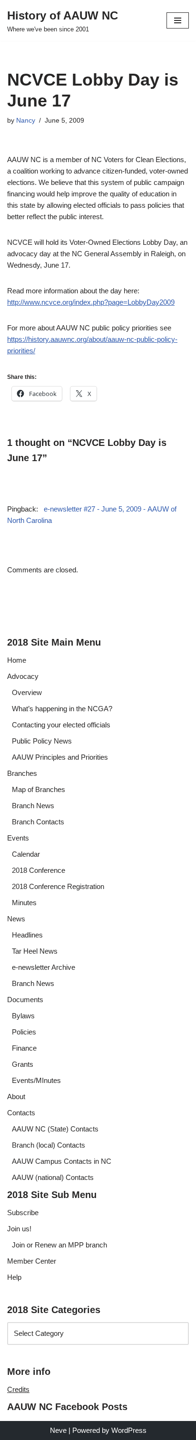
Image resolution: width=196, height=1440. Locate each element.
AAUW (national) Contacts (53, 1177)
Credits (18, 1389)
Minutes (24, 903)
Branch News (33, 806)
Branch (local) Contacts (48, 1145)
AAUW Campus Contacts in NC (61, 1161)
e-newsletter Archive (43, 967)
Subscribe (23, 1212)
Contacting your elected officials (61, 725)
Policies (24, 1032)
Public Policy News (42, 741)
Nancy (25, 120)
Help (14, 1277)
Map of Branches (38, 789)
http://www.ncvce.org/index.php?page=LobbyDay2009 (91, 302)
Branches (22, 773)
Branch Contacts (38, 822)
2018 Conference (38, 870)
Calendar (26, 854)
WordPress (129, 1430)
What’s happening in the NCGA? (62, 709)
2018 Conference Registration (58, 886)
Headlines (27, 935)
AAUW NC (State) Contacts (55, 1129)
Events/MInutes (36, 1080)
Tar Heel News (35, 951)
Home (16, 660)
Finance (24, 1048)
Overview (27, 692)
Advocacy (23, 676)
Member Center (31, 1261)
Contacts (21, 1113)
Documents (25, 999)
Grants (22, 1064)
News (16, 919)
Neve (58, 1430)
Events (18, 838)
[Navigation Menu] (178, 20)
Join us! (19, 1229)
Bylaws (23, 1016)
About (16, 1096)
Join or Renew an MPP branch (59, 1245)
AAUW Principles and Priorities (60, 757)
